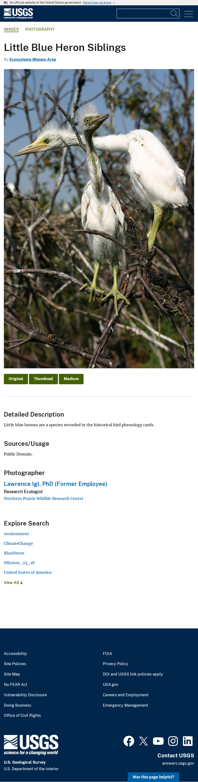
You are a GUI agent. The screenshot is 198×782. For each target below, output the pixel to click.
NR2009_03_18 (19, 562)
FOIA (107, 654)
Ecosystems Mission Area (32, 59)
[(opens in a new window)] (128, 740)
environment (16, 533)
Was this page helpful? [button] (153, 777)
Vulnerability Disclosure (25, 695)
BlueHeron (14, 553)
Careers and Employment (125, 695)
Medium (71, 379)
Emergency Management (125, 705)
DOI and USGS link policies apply (133, 674)
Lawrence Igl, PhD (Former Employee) (55, 483)
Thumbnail (43, 379)
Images (11, 29)
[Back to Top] (180, 764)
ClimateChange (18, 543)
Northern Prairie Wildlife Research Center (43, 498)
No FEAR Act (15, 684)
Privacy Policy (115, 664)
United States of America (27, 572)
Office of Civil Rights (22, 715)
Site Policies (15, 664)
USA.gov (110, 684)
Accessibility (15, 654)
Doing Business (17, 705)
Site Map (12, 674)
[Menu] (188, 14)
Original (16, 379)
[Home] (18, 17)
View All (12, 582)
